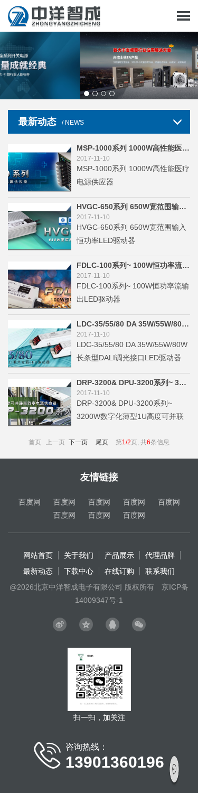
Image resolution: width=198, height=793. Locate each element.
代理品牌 (160, 555)
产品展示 (119, 555)
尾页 (102, 442)
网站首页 (38, 555)
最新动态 (38, 571)
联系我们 (160, 571)
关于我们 (78, 555)
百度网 (29, 502)
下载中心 (78, 571)
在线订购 (119, 571)
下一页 (78, 442)
